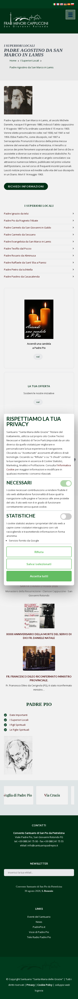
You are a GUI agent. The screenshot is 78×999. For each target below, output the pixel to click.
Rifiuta (39, 552)
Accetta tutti (39, 576)
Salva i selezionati (39, 564)
